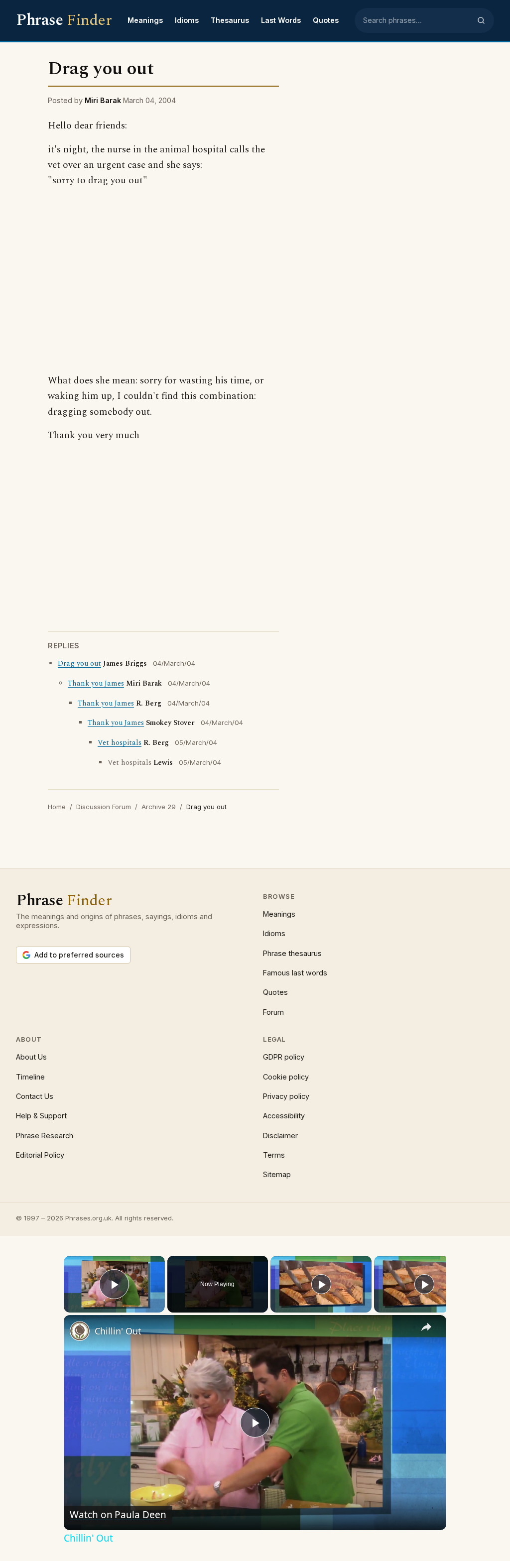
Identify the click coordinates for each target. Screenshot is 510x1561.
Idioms (187, 20)
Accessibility (284, 1115)
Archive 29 (158, 807)
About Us (31, 1057)
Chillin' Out (118, 1331)
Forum (273, 1012)
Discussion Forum (103, 807)
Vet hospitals (119, 742)
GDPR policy (283, 1057)
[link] (80, 1331)
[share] (426, 1327)
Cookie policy (286, 1077)
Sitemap (277, 1174)
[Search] (481, 20)
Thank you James (96, 683)
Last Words (281, 20)
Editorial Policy (40, 1155)
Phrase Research (44, 1135)
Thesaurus (230, 20)
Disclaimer (280, 1135)
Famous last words (295, 972)
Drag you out (79, 663)
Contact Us (34, 1096)
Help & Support (41, 1115)
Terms (274, 1155)
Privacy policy (286, 1096)
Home (57, 807)
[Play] (321, 1284)
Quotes (326, 20)
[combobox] (417, 20)
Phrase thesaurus (292, 953)
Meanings (145, 20)
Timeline (30, 1077)
